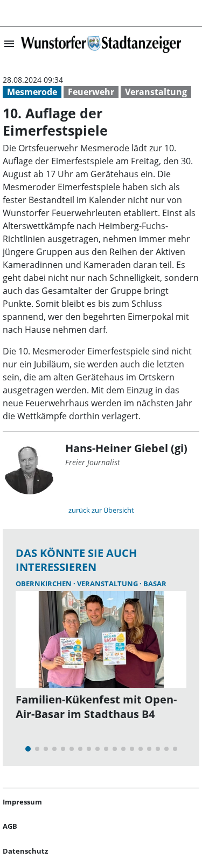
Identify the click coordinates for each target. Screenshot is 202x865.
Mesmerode (32, 92)
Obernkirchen (44, 583)
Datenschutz (25, 851)
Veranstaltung (156, 92)
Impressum (22, 802)
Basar (154, 583)
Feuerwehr (91, 92)
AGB (10, 826)
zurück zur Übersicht (101, 510)
